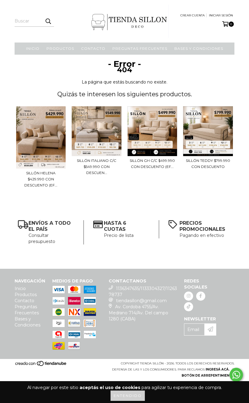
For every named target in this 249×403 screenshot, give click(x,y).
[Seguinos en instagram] (188, 296)
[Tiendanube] (41, 365)
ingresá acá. (218, 369)
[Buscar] (48, 21)
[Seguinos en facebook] (200, 296)
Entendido (128, 395)
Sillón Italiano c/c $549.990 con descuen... (96, 166)
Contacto (93, 48)
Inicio (32, 48)
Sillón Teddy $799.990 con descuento (208, 163)
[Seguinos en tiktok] (188, 306)
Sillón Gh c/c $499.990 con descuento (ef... (152, 163)
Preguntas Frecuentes (139, 48)
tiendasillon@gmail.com (141, 300)
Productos (60, 48)
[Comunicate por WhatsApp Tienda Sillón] (236, 375)
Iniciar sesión (221, 15)
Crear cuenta (192, 15)
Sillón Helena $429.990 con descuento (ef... (40, 179)
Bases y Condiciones (198, 48)
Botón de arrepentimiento (208, 375)
